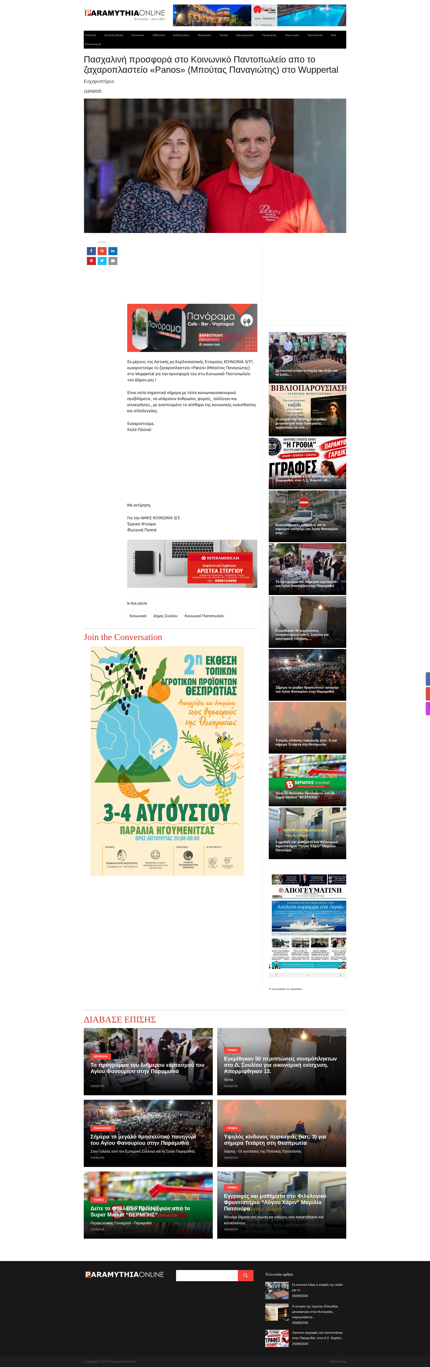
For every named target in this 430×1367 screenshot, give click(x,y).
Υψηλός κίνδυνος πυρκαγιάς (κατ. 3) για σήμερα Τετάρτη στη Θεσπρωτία (306, 742)
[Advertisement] (192, 272)
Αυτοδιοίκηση (114, 35)
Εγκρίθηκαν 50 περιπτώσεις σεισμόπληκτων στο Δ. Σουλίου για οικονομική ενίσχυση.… (302, 634)
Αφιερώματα (245, 35)
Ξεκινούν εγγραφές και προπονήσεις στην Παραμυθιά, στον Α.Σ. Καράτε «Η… (307, 478)
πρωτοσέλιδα (279, 989)
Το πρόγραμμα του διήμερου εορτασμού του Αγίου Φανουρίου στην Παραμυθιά (305, 584)
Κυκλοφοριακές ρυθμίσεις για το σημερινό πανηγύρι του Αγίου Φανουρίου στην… (306, 529)
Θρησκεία (204, 35)
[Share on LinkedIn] (112, 251)
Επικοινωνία (93, 44)
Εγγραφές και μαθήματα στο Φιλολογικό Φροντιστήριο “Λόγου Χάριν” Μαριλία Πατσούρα (306, 846)
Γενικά (223, 35)
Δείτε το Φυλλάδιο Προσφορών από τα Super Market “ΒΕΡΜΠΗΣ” (305, 795)
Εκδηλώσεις (181, 35)
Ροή (333, 35)
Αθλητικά (159, 35)
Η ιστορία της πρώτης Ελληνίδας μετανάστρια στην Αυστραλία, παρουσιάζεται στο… (301, 423)
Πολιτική (90, 35)
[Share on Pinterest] (91, 261)
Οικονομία (292, 35)
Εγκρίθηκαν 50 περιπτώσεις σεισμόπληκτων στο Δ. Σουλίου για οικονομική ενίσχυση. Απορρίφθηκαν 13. (280, 1065)
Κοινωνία (138, 35)
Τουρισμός (269, 35)
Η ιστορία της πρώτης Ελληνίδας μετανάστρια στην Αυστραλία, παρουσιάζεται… (315, 1311)
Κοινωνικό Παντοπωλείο (204, 616)
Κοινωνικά (138, 616)
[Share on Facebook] (91, 251)
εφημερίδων (296, 989)
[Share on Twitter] (102, 261)
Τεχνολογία (314, 35)
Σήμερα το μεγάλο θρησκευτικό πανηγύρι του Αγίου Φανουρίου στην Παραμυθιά (307, 689)
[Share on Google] (102, 251)
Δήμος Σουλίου (165, 616)
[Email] (112, 261)
